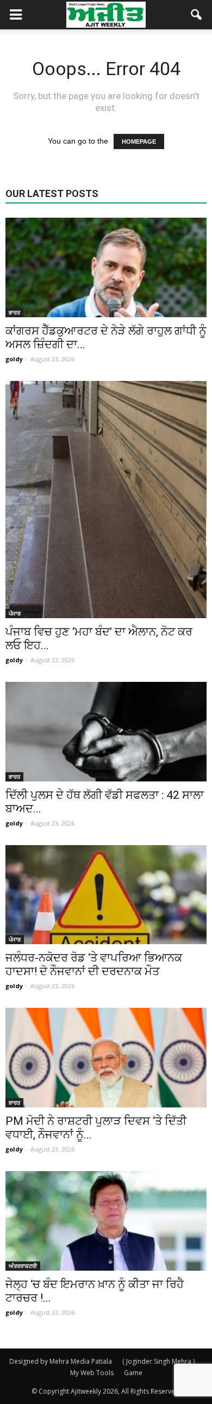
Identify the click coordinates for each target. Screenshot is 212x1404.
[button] (197, 14)
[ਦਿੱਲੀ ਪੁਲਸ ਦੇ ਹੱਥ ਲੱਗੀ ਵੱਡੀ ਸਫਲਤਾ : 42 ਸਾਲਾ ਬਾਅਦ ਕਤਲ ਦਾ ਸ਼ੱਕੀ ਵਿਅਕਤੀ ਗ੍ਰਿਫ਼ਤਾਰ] (106, 731)
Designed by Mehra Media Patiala (60, 1361)
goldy (14, 359)
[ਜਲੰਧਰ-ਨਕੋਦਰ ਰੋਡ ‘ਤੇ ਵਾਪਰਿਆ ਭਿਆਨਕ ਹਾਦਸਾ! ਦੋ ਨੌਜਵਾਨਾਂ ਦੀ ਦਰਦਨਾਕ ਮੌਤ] (106, 895)
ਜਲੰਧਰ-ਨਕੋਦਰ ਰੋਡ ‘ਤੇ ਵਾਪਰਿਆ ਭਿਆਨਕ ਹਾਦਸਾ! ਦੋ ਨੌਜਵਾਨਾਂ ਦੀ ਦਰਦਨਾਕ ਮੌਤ (93, 964)
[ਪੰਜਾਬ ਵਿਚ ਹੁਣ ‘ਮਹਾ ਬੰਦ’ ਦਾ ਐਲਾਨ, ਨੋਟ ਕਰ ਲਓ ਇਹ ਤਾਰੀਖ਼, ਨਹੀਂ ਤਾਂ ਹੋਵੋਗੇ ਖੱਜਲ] (106, 499)
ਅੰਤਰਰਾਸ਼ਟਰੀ (23, 1266)
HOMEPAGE (139, 141)
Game (133, 1372)
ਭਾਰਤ (14, 312)
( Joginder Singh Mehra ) (158, 1361)
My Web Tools (92, 1372)
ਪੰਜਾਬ (15, 613)
